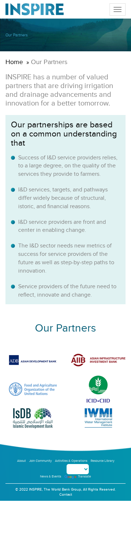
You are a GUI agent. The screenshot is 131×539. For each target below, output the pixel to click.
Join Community (40, 461)
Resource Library (102, 461)
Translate (84, 477)
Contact (65, 494)
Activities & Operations (71, 461)
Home (14, 62)
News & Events (50, 477)
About (21, 461)
